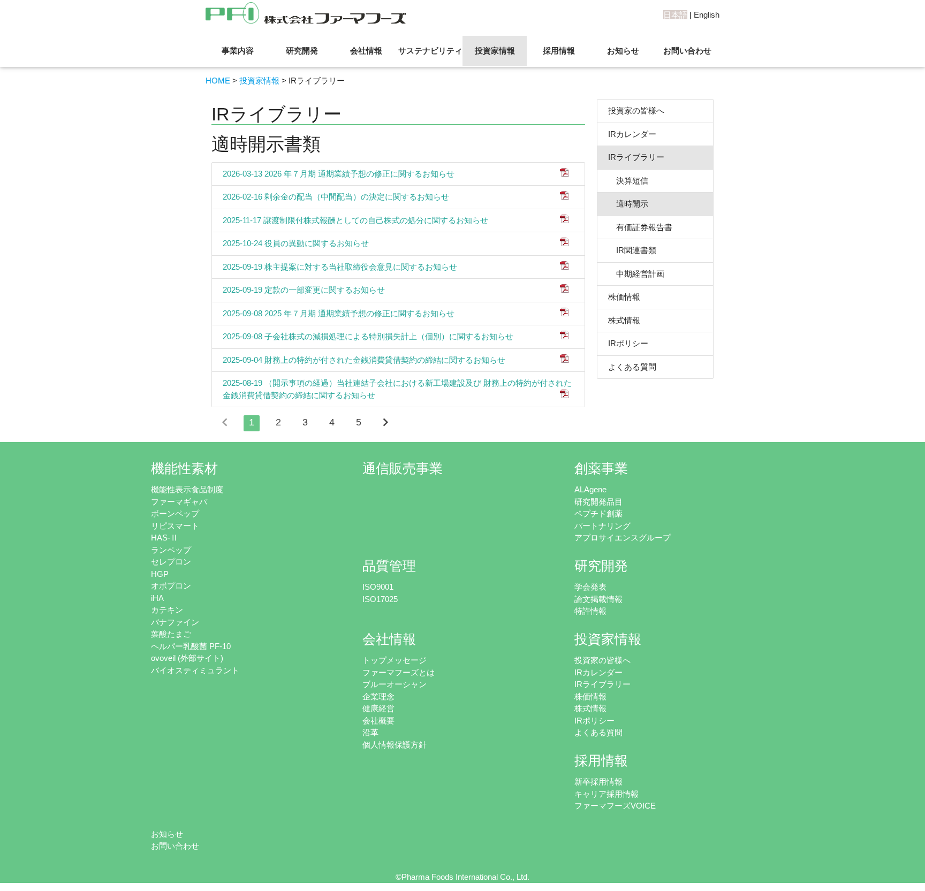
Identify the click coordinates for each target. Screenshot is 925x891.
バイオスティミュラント (195, 670)
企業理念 (378, 696)
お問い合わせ (687, 50)
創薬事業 (601, 468)
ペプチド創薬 (598, 513)
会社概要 (378, 720)
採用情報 (559, 50)
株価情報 (624, 296)
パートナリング (602, 525)
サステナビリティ (430, 50)
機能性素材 (184, 468)
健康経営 (378, 708)
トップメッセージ (394, 660)
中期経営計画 (636, 273)
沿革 (370, 732)
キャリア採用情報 (606, 793)
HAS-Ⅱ (164, 537)
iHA (157, 598)
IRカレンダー (632, 134)
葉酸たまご (171, 633)
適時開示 (628, 203)
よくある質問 (632, 366)
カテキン (167, 609)
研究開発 (302, 50)
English (706, 14)
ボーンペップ (175, 513)
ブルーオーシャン (394, 684)
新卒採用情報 (598, 781)
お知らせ (623, 50)
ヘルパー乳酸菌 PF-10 (191, 646)
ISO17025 (380, 599)
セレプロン (171, 561)
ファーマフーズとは (398, 672)
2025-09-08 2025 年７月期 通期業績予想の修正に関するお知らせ (338, 313)
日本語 (675, 14)
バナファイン (175, 622)
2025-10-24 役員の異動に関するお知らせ (296, 243)
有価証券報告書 (640, 227)
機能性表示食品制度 (187, 489)
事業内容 (238, 50)
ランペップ (171, 549)
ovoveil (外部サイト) (187, 657)
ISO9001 (377, 586)
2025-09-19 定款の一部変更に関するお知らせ (304, 289)
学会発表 (590, 586)
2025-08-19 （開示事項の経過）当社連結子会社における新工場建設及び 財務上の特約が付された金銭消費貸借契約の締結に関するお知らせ (397, 389)
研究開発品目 (598, 501)
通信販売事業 (402, 468)
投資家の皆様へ (636, 110)
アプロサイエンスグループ (622, 537)
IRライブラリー (636, 157)
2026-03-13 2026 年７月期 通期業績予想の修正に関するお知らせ (338, 173)
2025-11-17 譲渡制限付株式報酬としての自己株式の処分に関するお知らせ (355, 220)
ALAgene (590, 489)
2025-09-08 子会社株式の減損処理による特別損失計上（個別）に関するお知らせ (368, 336)
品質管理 (389, 566)
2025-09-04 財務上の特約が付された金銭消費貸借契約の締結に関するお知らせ (364, 359)
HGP (160, 573)
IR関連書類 (632, 250)
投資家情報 (495, 50)
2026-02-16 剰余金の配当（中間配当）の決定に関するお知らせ (336, 196)
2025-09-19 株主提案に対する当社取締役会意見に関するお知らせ (340, 266)
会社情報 (366, 50)
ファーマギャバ (179, 501)
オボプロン (171, 585)
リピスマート (175, 525)
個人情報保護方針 (394, 744)
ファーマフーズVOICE (615, 805)
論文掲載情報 (598, 599)
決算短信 (628, 180)
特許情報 (590, 610)
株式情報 (624, 320)
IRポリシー (628, 343)
